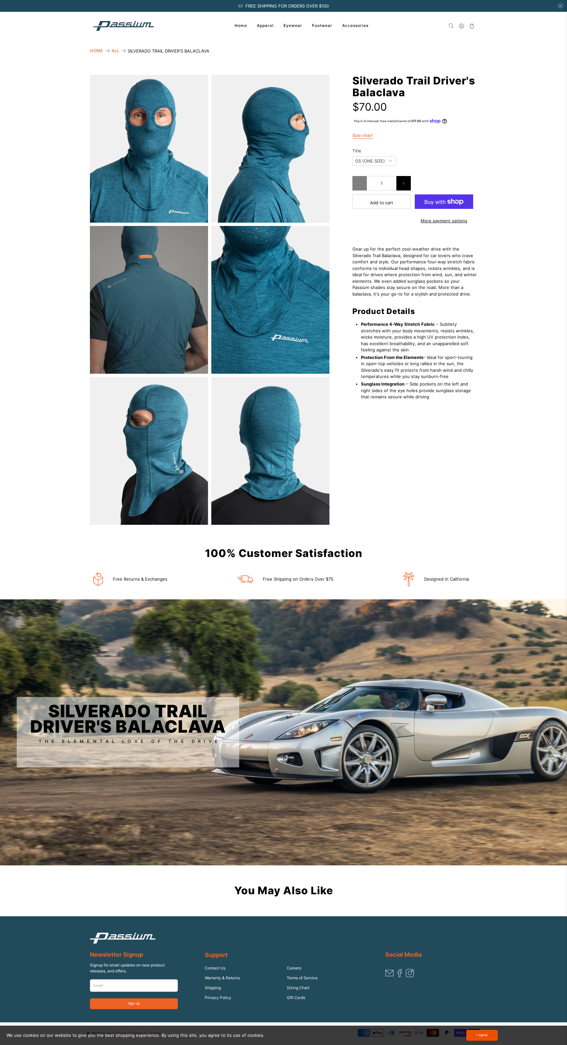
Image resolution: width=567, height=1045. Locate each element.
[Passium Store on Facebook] (399, 975)
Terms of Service (302, 977)
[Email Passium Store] (389, 975)
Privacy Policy (218, 997)
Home (241, 25)
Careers (294, 968)
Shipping (213, 987)
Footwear (322, 25)
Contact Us (215, 968)
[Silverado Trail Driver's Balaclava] (149, 149)
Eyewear (293, 25)
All (115, 51)
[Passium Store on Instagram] (410, 975)
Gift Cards (296, 997)
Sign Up (134, 1003)
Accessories (355, 25)
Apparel (265, 25)
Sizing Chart (298, 987)
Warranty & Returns (222, 977)
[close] (560, 6)
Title (356, 150)
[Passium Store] (123, 26)
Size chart (362, 135)
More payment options (444, 220)
